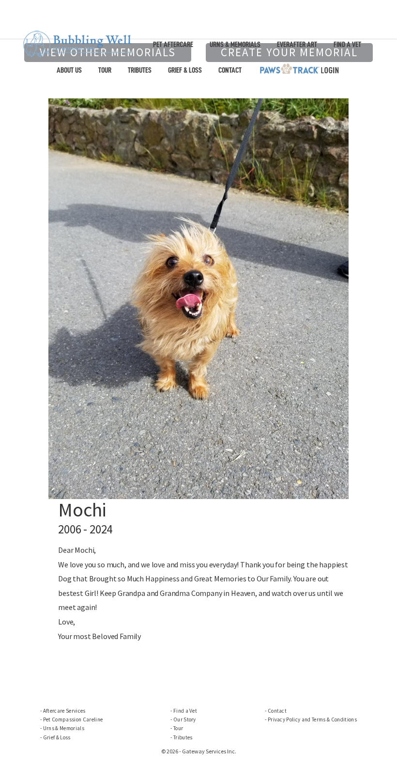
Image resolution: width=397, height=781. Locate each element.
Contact (230, 70)
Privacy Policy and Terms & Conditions (312, 719)
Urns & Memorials (235, 44)
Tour (104, 70)
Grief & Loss (185, 70)
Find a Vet (347, 44)
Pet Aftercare (173, 44)
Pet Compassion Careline (73, 719)
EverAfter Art (297, 44)
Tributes (140, 70)
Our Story (184, 719)
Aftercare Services (64, 710)
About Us (69, 70)
